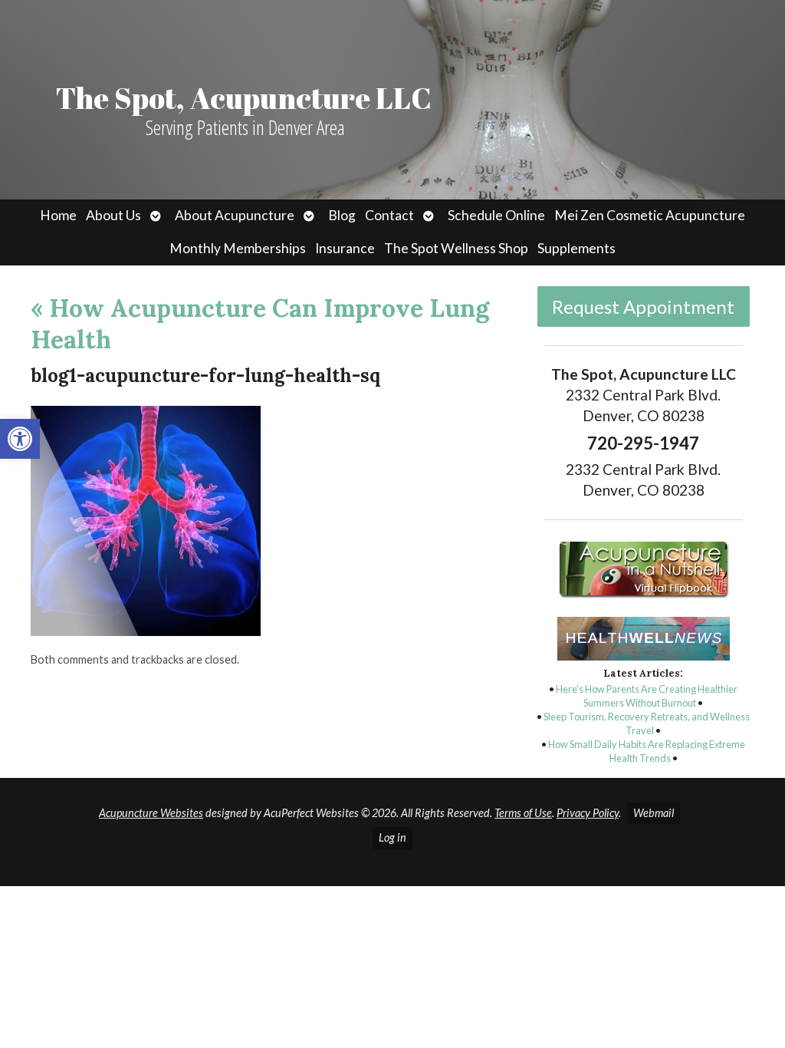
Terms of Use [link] (523, 812)
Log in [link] (392, 837)
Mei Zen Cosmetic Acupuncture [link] (649, 215)
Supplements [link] (576, 248)
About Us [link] (113, 215)
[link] (20, 439)
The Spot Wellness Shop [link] (456, 248)
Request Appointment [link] (643, 306)
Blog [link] (342, 215)
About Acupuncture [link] (234, 215)
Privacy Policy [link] (588, 812)
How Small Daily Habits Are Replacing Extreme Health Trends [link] (646, 751)
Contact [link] (389, 215)
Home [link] (58, 215)
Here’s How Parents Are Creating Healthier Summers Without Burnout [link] (646, 696)
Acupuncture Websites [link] (151, 812)
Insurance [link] (345, 248)
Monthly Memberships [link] (237, 248)
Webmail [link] (653, 812)
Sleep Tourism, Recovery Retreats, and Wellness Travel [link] (647, 723)
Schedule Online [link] (496, 215)
